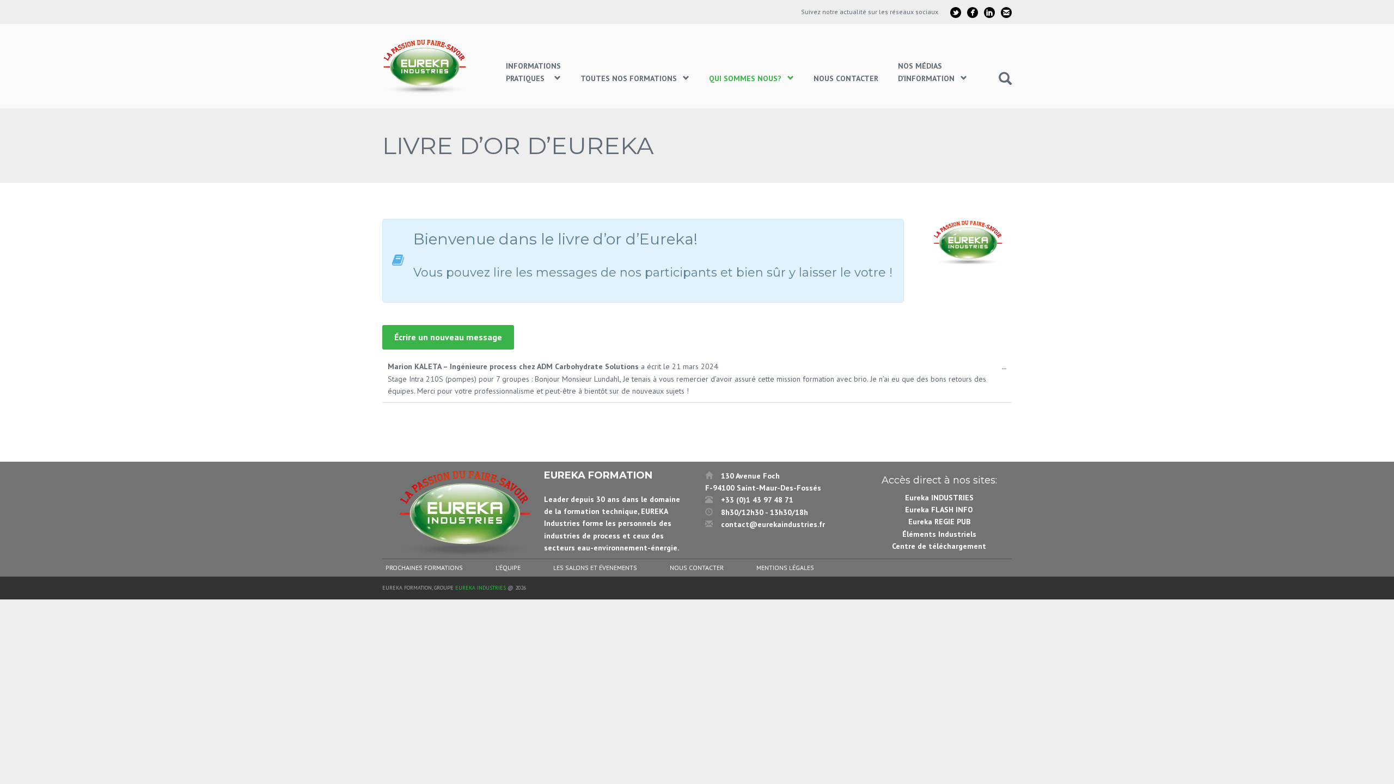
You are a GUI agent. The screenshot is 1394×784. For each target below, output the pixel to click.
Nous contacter (697, 568)
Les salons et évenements (595, 568)
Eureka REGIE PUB (939, 521)
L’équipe (508, 568)
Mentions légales (785, 568)
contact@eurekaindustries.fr (773, 524)
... (1006, 369)
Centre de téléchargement (939, 546)
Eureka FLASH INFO (939, 509)
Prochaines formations (424, 568)
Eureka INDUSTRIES (939, 498)
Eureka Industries (480, 587)
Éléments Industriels (939, 534)
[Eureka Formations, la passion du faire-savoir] (426, 66)
